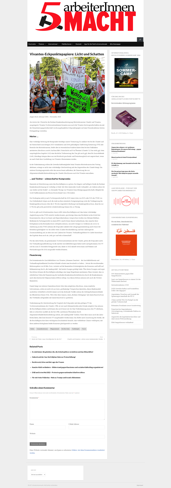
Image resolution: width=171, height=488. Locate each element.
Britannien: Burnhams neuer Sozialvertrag (126, 305)
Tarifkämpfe (75, 329)
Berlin (32, 329)
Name (32, 424)
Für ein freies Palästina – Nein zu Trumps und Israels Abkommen (56, 378)
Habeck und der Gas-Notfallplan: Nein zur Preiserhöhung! (54, 357)
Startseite (32, 44)
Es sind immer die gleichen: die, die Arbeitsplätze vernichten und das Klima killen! (62, 352)
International (52, 44)
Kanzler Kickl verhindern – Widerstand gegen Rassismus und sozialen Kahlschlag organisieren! (67, 367)
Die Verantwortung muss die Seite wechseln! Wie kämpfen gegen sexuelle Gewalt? (124, 173)
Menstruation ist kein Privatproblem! (124, 157)
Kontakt (78, 44)
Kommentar (34, 398)
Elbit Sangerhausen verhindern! (122, 322)
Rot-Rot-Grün (65, 329)
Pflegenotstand (54, 329)
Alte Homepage (115, 44)
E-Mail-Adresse (74, 424)
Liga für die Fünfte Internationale (95, 44)
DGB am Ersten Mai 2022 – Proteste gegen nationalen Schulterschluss (58, 372)
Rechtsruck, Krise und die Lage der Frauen (48, 362)
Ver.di (84, 329)
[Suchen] (140, 39)
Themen (41, 44)
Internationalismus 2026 (120, 285)
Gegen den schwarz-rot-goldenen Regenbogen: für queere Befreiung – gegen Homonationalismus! (126, 149)
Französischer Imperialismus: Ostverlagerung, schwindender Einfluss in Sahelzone (126, 311)
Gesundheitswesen (42, 329)
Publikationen (66, 44)
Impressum (140, 485)
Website (32, 433)
